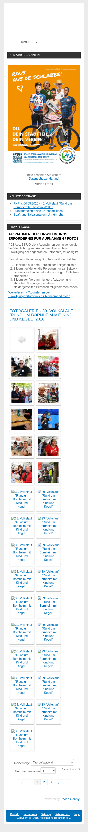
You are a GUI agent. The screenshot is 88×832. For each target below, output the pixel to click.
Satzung (46, 814)
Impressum (30, 814)
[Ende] (66, 782)
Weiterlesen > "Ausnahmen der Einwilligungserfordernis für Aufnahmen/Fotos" (39, 294)
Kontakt (14, 814)
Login (77, 814)
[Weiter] (58, 782)
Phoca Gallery (70, 799)
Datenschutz (62, 814)
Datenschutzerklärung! (44, 178)
